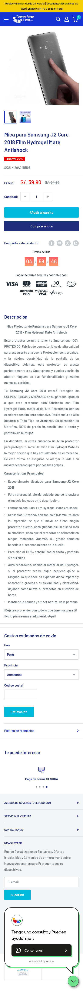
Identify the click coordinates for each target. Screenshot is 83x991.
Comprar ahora (41, 226)
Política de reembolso (19, 731)
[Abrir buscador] (58, 19)
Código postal (13, 685)
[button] (41, 950)
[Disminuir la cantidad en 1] (25, 196)
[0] (75, 19)
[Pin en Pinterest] (60, 243)
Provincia (11, 665)
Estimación (19, 712)
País (7, 645)
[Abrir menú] (6, 19)
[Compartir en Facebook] (51, 243)
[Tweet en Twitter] (68, 243)
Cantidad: (11, 197)
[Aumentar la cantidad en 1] (47, 196)
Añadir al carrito (41, 212)
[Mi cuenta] (66, 19)
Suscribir (17, 895)
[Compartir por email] (76, 243)
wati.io (50, 961)
